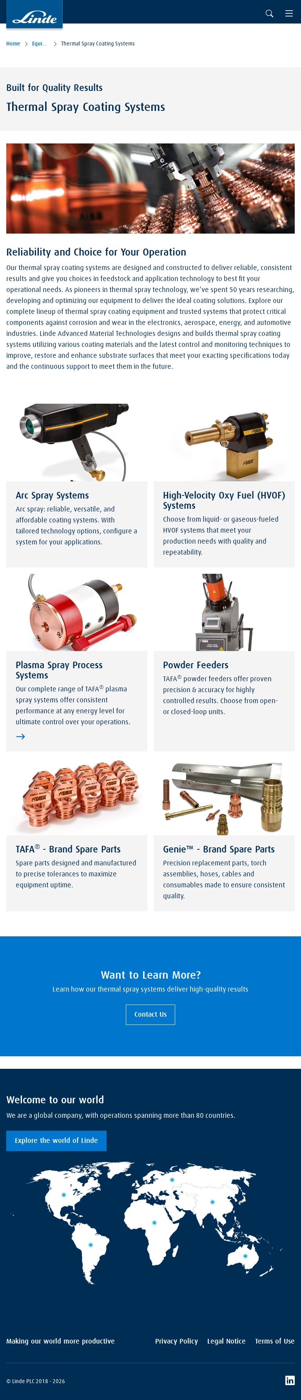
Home (13, 44)
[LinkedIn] (290, 1381)
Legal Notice (226, 1341)
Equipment (40, 44)
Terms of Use (275, 1341)
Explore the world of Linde (56, 1140)
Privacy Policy (176, 1341)
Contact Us (150, 1014)
